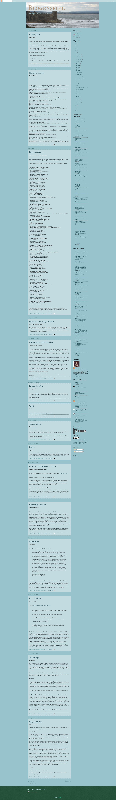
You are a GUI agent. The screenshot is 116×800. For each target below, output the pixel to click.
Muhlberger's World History (80, 175)
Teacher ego (34, 657)
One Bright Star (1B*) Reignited (81, 310)
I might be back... (77, 185)
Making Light (77, 396)
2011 (76, 43)
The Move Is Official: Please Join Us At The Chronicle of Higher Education (81, 331)
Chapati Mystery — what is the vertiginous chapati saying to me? (81, 267)
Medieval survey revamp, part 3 (80, 135)
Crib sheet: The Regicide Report (80, 393)
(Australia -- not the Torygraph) (42, 605)
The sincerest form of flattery (79, 180)
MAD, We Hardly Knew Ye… (80, 274)
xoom (76, 242)
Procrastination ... (36, 152)
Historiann (77, 296)
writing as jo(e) (77, 353)
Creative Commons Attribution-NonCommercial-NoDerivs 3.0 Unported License (80, 442)
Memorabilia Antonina (79, 306)
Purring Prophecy (78, 184)
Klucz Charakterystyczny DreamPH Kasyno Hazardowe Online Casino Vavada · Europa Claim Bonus (80, 320)
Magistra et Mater (78, 169)
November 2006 (78, 56)
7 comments (50, 334)
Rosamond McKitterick (78, 160)
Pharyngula (77, 414)
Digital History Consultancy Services (81, 143)
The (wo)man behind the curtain (80, 262)
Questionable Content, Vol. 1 (79, 307)
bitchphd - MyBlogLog (79, 261)
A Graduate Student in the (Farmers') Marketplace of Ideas (81, 165)
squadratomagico (78, 203)
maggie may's (37, 160)
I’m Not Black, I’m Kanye (79, 410)
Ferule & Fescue (78, 147)
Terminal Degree (78, 334)
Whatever (76, 382)
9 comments (50, 378)
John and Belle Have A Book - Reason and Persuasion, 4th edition (81, 421)
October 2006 (78, 57)
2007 (76, 50)
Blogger (60, 797)
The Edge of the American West (81, 339)
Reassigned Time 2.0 (78, 325)
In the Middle (77, 163)
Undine (76, 219)
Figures (32, 447)
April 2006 (78, 69)
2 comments (50, 415)
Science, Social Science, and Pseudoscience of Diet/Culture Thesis (81, 288)
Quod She (76, 194)
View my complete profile (77, 376)
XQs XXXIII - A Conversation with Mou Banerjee (80, 269)
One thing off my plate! (78, 349)
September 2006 (79, 59)
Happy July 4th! (77, 303)
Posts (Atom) (34, 783)
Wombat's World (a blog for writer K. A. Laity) (80, 232)
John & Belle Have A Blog (79, 419)
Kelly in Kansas (78, 302)
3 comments (50, 458)
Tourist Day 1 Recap (78, 126)
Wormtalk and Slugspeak (79, 236)
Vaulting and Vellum (78, 227)
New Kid (36, 80)
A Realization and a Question (41, 342)
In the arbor (77, 354)
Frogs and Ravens (78, 292)
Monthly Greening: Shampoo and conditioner (80, 213)
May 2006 (77, 67)
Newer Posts (31, 781)
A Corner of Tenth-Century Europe (80, 119)
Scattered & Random (79, 198)
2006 (76, 52)
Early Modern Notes (78, 142)
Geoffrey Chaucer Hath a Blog (80, 149)
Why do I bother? (36, 721)
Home (49, 781)
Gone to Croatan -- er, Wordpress (80, 233)
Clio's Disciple (77, 134)
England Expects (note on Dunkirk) (80, 340)
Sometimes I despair (37, 504)
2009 (76, 47)
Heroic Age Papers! (78, 172)
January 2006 (78, 102)
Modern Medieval (78, 171)
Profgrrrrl (77, 318)
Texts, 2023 (77, 397)
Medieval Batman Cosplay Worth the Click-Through (81, 155)
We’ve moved (77, 283)
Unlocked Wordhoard (79, 221)
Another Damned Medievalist (80, 368)
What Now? (77, 348)
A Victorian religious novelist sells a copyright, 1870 (80, 345)
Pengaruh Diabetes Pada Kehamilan (80, 315)
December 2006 (78, 54)
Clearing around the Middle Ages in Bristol (80, 121)
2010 (76, 45)
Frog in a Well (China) (79, 282)
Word (31, 405)
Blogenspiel (46, 8)
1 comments (50, 400)
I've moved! (77, 195)
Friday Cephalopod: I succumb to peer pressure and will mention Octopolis (81, 415)
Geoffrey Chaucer (77, 150)
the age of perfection (78, 211)
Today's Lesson (35, 423)
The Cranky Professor (79, 217)
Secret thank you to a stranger (79, 335)
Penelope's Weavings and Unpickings (79, 313)
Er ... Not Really (35, 598)
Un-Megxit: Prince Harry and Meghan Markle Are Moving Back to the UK (81, 252)
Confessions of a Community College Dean (80, 273)
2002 (76, 110)
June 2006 (77, 65)
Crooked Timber (78, 386)
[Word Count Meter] (77, 34)
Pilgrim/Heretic (78, 180)
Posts (76, 449)
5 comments (50, 144)
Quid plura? (77, 188)
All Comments (77, 451)
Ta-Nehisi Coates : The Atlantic (80, 409)
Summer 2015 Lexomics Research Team (80, 238)
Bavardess (77, 129)
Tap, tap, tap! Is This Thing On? (80, 326)
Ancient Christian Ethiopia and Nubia (81, 176)
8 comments (50, 313)
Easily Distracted (78, 278)
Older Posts (68, 781)
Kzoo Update (34, 34)
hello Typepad (77, 293)
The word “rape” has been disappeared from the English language (81, 298)
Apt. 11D (76, 251)
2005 (76, 105)
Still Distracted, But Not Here (79, 279)
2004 (76, 107)
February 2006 (78, 101)
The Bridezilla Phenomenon (79, 258)
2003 (76, 108)
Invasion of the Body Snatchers (41, 321)
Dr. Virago (36, 393)
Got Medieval (77, 153)
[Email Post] (54, 64)
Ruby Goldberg (77, 243)
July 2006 (77, 63)
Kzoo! (76, 227)
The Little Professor (78, 343)
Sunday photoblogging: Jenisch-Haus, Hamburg (81, 388)
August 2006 (78, 61)
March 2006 (78, 99)
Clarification (34, 541)
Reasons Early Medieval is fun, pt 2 (43, 466)
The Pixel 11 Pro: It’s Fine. (79, 383)
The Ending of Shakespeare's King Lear (80, 223)
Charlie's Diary (78, 392)
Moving (76, 139)
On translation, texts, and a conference (81, 130)
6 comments (50, 64)
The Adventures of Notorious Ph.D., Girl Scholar (80, 207)
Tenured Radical (78, 329)
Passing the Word (36, 385)
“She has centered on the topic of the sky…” (80, 190)
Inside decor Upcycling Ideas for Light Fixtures (81, 200)
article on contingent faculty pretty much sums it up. (41, 413)
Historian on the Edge (79, 159)
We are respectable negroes (80, 401)
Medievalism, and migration (79, 208)
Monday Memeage (36, 72)
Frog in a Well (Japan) (79, 286)
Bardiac (76, 125)
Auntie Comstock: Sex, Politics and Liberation (80, 257)
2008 (76, 48)
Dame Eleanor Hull (78, 138)
